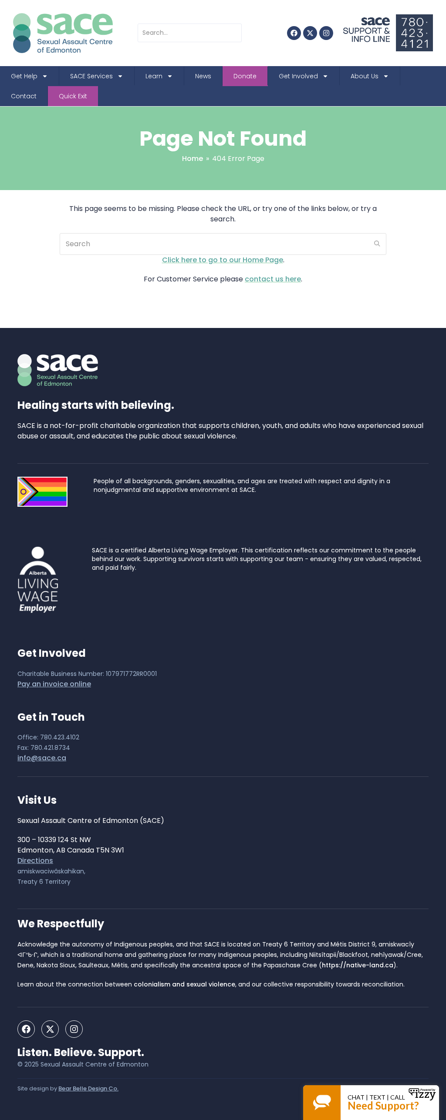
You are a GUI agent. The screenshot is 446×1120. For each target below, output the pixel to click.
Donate (245, 76)
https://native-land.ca (357, 965)
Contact (24, 96)
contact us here (273, 279)
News (203, 76)
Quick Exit (73, 96)
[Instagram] (326, 33)
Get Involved (298, 76)
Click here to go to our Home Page (222, 260)
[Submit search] (377, 244)
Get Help (24, 76)
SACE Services (91, 76)
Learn (153, 76)
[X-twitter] (310, 33)
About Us (364, 76)
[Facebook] (294, 33)
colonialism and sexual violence (184, 984)
